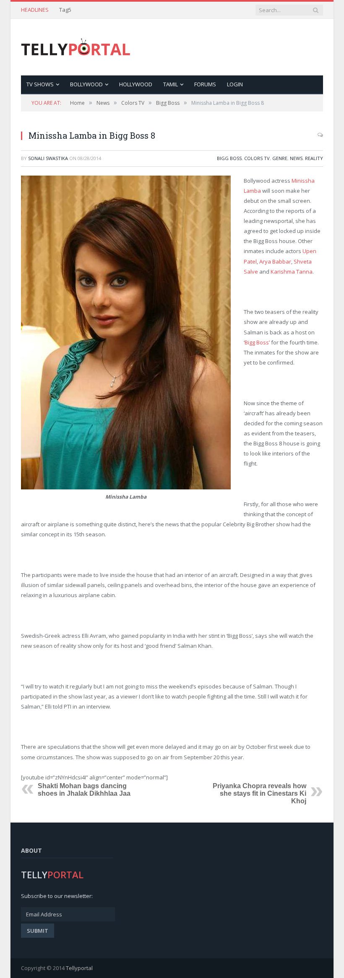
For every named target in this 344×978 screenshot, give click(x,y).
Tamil (170, 84)
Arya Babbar (275, 261)
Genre (279, 158)
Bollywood (86, 84)
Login (235, 84)
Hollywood (135, 84)
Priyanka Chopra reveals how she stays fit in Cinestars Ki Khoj (259, 793)
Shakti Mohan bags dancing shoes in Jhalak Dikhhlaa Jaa (84, 789)
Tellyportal (79, 968)
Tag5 (65, 9)
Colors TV (257, 158)
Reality (314, 158)
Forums (205, 84)
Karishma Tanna (292, 271)
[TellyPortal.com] (75, 47)
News (296, 158)
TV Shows (40, 84)
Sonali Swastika (48, 158)
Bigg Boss (229, 158)
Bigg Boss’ (257, 342)
